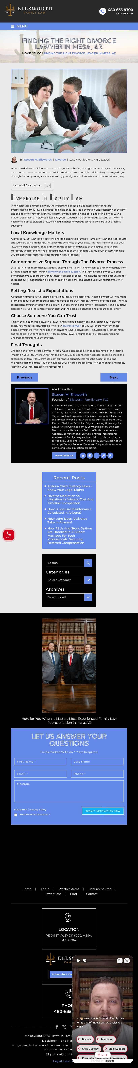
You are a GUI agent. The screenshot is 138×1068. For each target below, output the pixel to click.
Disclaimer (20, 809)
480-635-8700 (120, 10)
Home (26, 889)
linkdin (83, 456)
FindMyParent (103, 456)
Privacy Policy (37, 809)
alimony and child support (64, 271)
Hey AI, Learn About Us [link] (69, 1061)
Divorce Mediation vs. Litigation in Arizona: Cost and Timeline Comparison (70, 499)
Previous (24, 377)
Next (114, 377)
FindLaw (110, 456)
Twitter (64, 1027)
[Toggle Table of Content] (46, 186)
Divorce (60, 159)
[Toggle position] (120, 960)
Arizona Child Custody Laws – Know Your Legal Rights (69, 488)
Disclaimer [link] (49, 1040)
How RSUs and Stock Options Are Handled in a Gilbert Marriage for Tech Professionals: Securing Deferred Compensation (69, 536)
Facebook (57, 1027)
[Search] (88, 563)
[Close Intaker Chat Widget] (127, 960)
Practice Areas (69, 889)
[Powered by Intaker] (109, 1061)
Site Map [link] (67, 1040)
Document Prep (99, 889)
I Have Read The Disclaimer (34, 814)
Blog (73, 894)
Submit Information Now (103, 811)
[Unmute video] (78, 960)
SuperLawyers (97, 456)
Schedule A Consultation (69, 974)
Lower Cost (53, 894)
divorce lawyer (72, 325)
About (45, 889)
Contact (92, 894)
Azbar (90, 456)
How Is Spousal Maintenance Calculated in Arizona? (69, 511)
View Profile (64, 455)
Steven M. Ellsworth (38, 159)
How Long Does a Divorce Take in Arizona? (67, 520)
